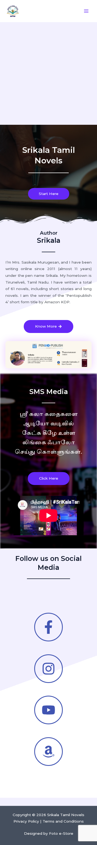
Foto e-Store (61, 833)
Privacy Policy (26, 821)
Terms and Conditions (63, 821)
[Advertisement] (48, 73)
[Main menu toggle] (86, 11)
